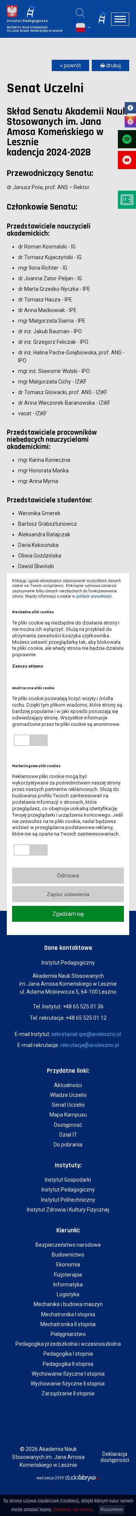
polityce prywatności (94, 596)
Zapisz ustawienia (68, 894)
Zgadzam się (68, 914)
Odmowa (68, 876)
